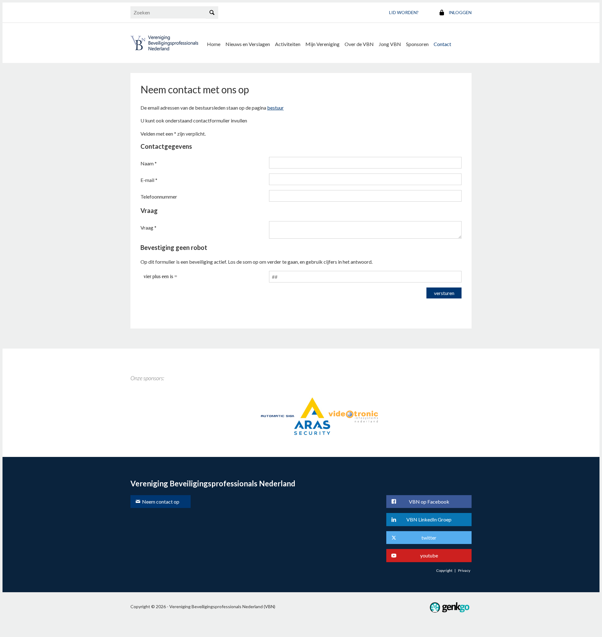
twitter (428, 538)
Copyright (444, 570)
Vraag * (148, 227)
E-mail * (148, 180)
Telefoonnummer (158, 196)
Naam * (148, 163)
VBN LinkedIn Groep (429, 519)
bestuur (275, 108)
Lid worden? (404, 12)
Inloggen (460, 12)
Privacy (464, 570)
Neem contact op (160, 502)
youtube (429, 555)
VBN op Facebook (429, 502)
